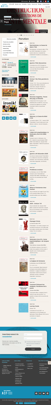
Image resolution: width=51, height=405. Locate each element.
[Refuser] (49, 401)
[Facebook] (41, 1)
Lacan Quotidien (7, 50)
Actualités (24, 4)
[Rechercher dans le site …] (38, 1)
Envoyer (33, 349)
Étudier (29, 4)
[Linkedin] (48, 1)
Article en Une (7, 16)
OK (17, 403)
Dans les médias (7, 46)
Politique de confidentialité (29, 403)
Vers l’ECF (48, 6)
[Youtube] (46, 1)
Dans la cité (34, 4)
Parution (5, 55)
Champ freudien (46, 4)
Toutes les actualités (8, 42)
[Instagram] (43, 1)
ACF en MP (11, 4)
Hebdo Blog (6, 48)
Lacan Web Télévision (8, 52)
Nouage (39, 4)
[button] (1, 21)
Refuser (21, 403)
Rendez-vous (18, 4)
